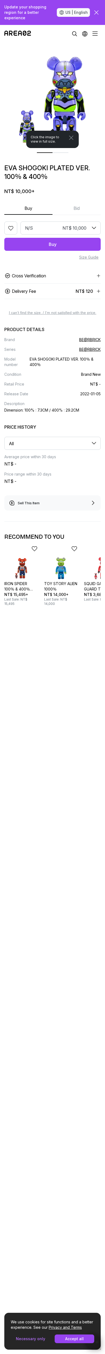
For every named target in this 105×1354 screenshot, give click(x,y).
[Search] (74, 33)
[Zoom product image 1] (52, 95)
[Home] (17, 33)
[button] (84, 33)
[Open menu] (95, 33)
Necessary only (30, 1338)
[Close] (71, 137)
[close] (96, 12)
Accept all (74, 1338)
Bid (77, 208)
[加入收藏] (10, 228)
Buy (28, 208)
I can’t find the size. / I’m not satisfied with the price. (52, 312)
